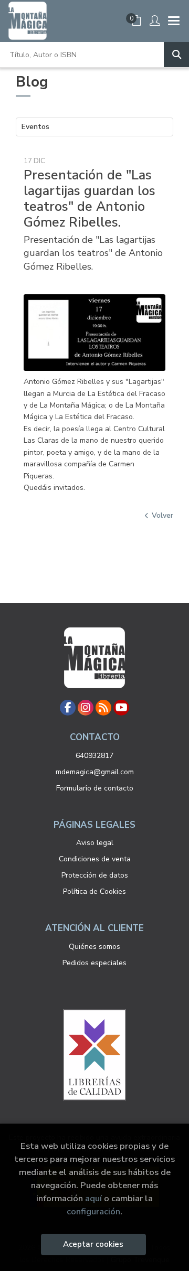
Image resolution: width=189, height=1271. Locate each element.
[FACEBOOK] (68, 707)
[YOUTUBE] (121, 707)
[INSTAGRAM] (85, 707)
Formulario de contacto (94, 788)
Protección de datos (94, 875)
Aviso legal (94, 843)
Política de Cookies (94, 891)
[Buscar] (176, 54)
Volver (162, 515)
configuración (93, 1211)
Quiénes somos (94, 947)
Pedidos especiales (94, 963)
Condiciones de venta (95, 859)
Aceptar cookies (93, 1244)
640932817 (94, 756)
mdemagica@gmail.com (95, 772)
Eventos (35, 127)
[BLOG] (103, 707)
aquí (93, 1198)
